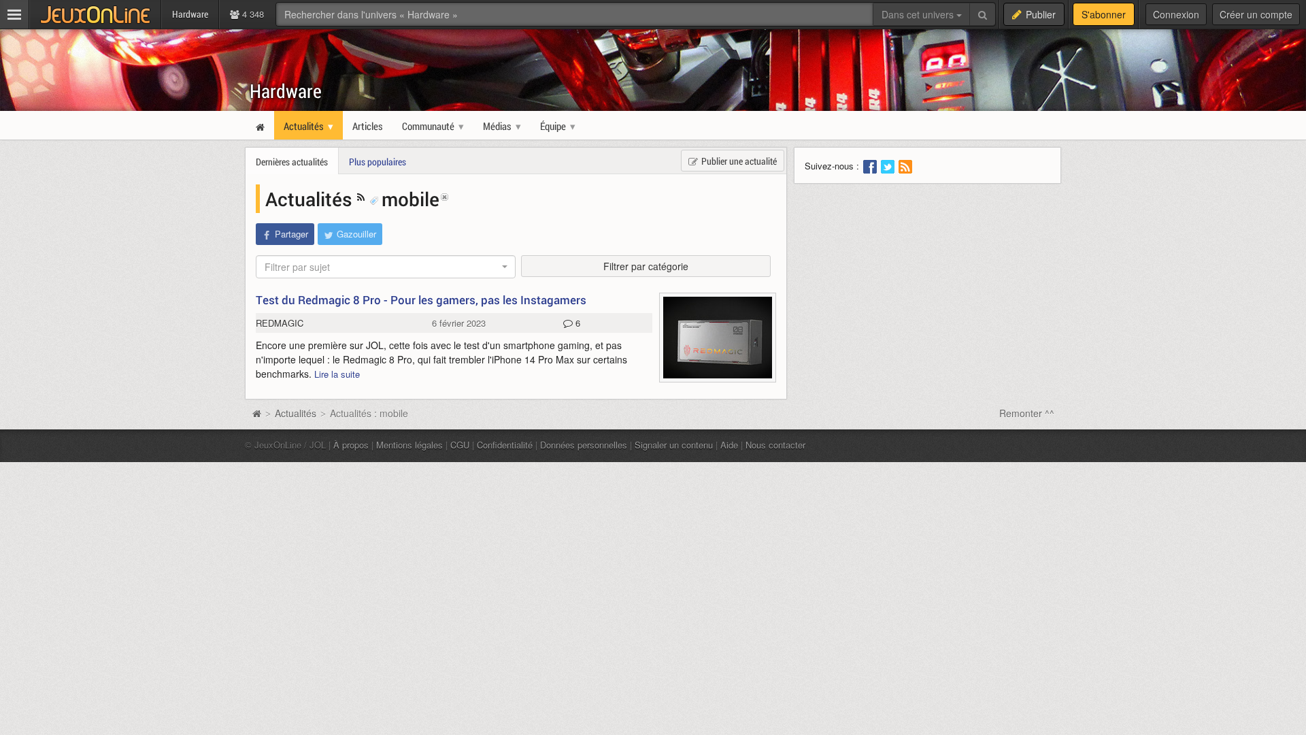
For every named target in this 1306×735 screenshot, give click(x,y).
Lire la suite (337, 374)
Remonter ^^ (1026, 413)
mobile (410, 198)
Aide (729, 444)
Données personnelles (583, 444)
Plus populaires (377, 161)
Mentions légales (409, 444)
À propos (351, 444)
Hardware (286, 90)
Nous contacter (775, 444)
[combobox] (386, 266)
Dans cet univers (919, 14)
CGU (459, 444)
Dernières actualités (292, 161)
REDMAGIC (279, 322)
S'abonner (1104, 14)
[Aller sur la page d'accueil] (256, 413)
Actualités (311, 198)
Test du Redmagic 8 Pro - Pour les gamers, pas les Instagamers (421, 300)
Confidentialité (505, 444)
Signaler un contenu (674, 444)
